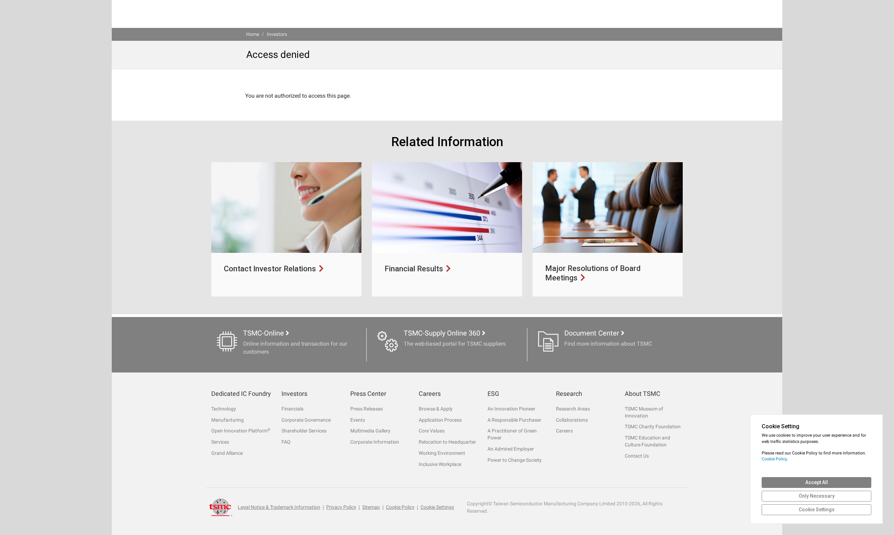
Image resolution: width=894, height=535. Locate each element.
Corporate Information (374, 442)
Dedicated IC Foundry (241, 393)
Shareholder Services (304, 431)
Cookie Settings (437, 507)
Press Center (368, 393)
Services (220, 442)
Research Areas (573, 409)
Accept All (816, 482)
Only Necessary (817, 496)
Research (569, 393)
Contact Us (637, 456)
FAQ (286, 442)
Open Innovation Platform (240, 431)
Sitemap (371, 507)
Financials (292, 409)
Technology (223, 409)
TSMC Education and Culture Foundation (647, 441)
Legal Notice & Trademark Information (279, 507)
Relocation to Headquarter (447, 442)
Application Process (440, 420)
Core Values (432, 431)
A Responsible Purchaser (514, 420)
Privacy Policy (341, 507)
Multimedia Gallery (370, 431)
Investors (277, 34)
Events (357, 420)
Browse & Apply (436, 409)
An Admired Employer (511, 449)
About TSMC (642, 393)
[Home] (220, 507)
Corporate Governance (306, 420)
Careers (430, 393)
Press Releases (366, 409)
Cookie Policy (400, 507)
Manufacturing (227, 420)
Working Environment (442, 453)
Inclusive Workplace (440, 464)
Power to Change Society (515, 460)
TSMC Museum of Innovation (644, 412)
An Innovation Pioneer (511, 409)
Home (252, 34)
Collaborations (572, 420)
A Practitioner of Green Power (512, 434)
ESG (493, 393)
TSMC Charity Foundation (653, 426)
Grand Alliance (227, 453)
